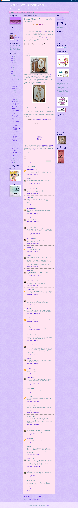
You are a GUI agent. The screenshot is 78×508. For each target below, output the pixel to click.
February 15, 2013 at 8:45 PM (33, 466)
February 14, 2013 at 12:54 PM (33, 313)
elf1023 (28, 318)
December (15, 79)
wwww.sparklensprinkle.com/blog (44, 38)
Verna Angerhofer (31, 280)
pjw (27, 308)
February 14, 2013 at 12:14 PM (33, 294)
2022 (12, 58)
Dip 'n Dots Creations (27, 5)
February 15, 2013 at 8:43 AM (33, 424)
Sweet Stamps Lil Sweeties (16, 103)
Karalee (28, 270)
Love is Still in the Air (16, 119)
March (14, 99)
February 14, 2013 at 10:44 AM (34, 275)
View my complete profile (17, 39)
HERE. (33, 150)
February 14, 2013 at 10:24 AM (33, 266)
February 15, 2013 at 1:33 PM (33, 442)
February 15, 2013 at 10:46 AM (33, 434)
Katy (28, 470)
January (14, 155)
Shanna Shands (30, 208)
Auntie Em (29, 458)
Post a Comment (30, 491)
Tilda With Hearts (16, 152)
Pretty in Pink (15, 146)
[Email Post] (44, 161)
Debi (28, 358)
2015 (12, 73)
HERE (50, 74)
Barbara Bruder (31, 169)
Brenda (28, 299)
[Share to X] (48, 161)
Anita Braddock (30, 345)
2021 (12, 60)
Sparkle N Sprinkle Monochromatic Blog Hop (16, 133)
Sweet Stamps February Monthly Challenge (15, 123)
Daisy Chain (51, 53)
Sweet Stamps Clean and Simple (15, 112)
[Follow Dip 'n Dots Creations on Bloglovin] (61, 48)
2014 (12, 76)
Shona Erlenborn (31, 226)
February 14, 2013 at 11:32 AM (33, 285)
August (14, 88)
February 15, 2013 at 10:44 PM (33, 476)
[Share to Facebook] (49, 161)
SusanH (28, 438)
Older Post (51, 497)
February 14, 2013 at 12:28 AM (33, 213)
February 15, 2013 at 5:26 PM (33, 454)
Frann (28, 396)
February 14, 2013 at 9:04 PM (33, 384)
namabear (29, 289)
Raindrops (14, 106)
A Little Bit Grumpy (14, 140)
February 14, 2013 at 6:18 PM (33, 363)
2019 (12, 65)
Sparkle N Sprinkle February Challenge (16, 149)
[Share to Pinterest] (50, 161)
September (15, 86)
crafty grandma (30, 368)
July (13, 90)
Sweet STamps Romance (15, 137)
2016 (12, 71)
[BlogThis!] (47, 161)
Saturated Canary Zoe (15, 143)
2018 (12, 67)
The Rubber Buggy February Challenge (16, 128)
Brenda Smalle (39, 139)
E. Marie (29, 197)
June (13, 92)
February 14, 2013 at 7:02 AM (33, 234)
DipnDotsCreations (62, 26)
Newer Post (27, 497)
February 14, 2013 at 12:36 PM (33, 304)
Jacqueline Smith (31, 188)
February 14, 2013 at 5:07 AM (33, 221)
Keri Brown (39, 132)
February (14, 101)
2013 (12, 78)
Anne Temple (30, 238)
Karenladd (29, 377)
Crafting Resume (20, 12)
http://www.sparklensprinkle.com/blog (42, 119)
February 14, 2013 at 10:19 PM (33, 392)
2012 (12, 158)
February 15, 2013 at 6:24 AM (33, 412)
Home (12, 12)
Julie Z (28, 255)
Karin (28, 429)
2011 (12, 160)
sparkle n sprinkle (32, 163)
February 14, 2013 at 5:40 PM (33, 354)
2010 (12, 162)
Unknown (29, 247)
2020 (12, 63)
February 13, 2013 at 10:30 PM (33, 183)
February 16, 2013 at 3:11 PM (33, 488)
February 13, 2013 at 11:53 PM (33, 204)
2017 (12, 69)
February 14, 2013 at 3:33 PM (33, 329)
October (14, 84)
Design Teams (30, 12)
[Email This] (46, 161)
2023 (12, 56)
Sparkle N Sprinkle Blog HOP (16, 115)
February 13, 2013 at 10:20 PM (33, 174)
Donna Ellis (29, 218)
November (15, 82)
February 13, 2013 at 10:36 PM (33, 193)
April (28, 178)
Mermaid (14, 108)
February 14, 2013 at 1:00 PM (33, 321)
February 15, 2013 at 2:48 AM (33, 401)
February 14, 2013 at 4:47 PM (33, 340)
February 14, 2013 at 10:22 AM (33, 251)
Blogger (47, 505)
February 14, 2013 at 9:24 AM (33, 243)
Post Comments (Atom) (35, 499)
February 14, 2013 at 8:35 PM (33, 373)
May (13, 95)
